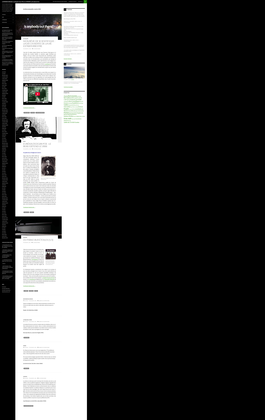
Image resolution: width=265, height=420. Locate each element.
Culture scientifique (28, 405)
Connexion (4, 286)
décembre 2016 (5, 178)
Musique (25, 237)
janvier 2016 (4, 196)
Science (75, 114)
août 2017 (4, 164)
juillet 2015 (4, 206)
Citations (69, 9)
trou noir (67, 118)
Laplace (70, 109)
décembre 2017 (5, 159)
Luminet (26, 290)
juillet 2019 (4, 135)
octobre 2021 (4, 113)
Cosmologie (78, 99)
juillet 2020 (4, 128)
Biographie (71, 97)
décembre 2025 (5, 75)
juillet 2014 (4, 226)
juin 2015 (4, 207)
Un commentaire (42, 378)
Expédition (75, 103)
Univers (66, 120)
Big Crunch (26, 337)
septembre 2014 (5, 222)
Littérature (26, 319)
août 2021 (4, 115)
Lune (82, 109)
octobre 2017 (4, 161)
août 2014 (4, 224)
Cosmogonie (71, 99)
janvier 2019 (4, 141)
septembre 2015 (5, 203)
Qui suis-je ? (80, 1)
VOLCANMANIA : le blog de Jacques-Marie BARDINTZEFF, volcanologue (7, 277)
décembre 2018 (5, 143)
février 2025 (4, 83)
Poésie (30, 319)
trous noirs (73, 118)
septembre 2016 (5, 183)
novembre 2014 (5, 219)
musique (31, 290)
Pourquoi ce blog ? (73, 1)
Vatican (32, 112)
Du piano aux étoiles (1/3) (38, 239)
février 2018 (4, 156)
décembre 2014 (5, 217)
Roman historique (68, 114)
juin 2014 (4, 227)
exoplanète (26, 112)
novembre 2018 (5, 144)
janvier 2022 (4, 108)
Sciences (25, 376)
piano (36, 290)
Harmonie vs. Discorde (69, 21)
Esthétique (70, 103)
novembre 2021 (5, 111)
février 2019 (4, 139)
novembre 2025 (5, 76)
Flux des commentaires (6, 290)
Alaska (66, 96)
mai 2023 (3, 96)
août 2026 (4, 71)
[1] (27, 184)
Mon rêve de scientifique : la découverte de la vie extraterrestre (39, 43)
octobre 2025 (4, 78)
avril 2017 (4, 171)
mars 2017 (4, 173)
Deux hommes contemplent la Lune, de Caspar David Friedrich (7, 42)
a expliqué (47, 64)
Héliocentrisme (76, 105)
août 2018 (4, 148)
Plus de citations (68, 58)
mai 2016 (3, 189)
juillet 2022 (4, 105)
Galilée (66, 105)
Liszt (75, 109)
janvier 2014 (4, 236)
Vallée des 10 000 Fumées (71, 122)
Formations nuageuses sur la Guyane (72, 82)
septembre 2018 (5, 146)
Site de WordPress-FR (6, 291)
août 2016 (4, 184)
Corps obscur (67, 53)
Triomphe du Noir (68, 40)
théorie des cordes (81, 116)
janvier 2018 (4, 158)
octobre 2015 (4, 201)
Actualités (25, 38)
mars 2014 (4, 232)
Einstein (66, 103)
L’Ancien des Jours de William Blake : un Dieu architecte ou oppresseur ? (7, 38)
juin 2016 (4, 188)
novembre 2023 (5, 90)
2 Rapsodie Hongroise (48, 279)
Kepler (66, 109)
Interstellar (67, 107)
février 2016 (4, 194)
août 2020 (4, 126)
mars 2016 (4, 193)
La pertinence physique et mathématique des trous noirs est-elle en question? (7, 34)
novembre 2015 (5, 199)
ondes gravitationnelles (78, 110)
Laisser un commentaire (44, 300)
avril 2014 (4, 231)
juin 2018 (4, 151)
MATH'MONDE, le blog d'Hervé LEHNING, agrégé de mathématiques (7, 267)
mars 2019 (4, 138)
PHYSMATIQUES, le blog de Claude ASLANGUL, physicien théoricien (7, 272)
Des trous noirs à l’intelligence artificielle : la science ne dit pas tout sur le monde (7, 63)
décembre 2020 (5, 120)
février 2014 (4, 234)
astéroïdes (79, 96)
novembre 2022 (5, 101)
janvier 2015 (4, 216)
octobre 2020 (4, 123)
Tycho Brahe (78, 118)
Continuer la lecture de (29, 107)
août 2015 (4, 204)
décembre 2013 (5, 237)
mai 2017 (3, 169)
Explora (4, 263)
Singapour (75, 116)
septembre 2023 (5, 93)
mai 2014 (3, 229)
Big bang (66, 97)
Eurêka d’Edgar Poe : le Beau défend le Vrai (37, 145)
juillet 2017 (4, 166)
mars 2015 (4, 212)
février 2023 (4, 98)
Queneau (71, 113)
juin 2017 (4, 168)
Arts (3, 17)
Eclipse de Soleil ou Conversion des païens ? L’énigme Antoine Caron (7, 52)
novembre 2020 (5, 121)
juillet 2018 (4, 149)
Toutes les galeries (69, 87)
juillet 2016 (4, 186)
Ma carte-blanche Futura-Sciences (60, 1)
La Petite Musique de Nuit (48, 277)
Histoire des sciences (28, 298)
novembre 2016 (5, 179)
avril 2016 (4, 191)
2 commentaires (36, 48)
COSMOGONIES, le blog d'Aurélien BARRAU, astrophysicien (6, 256)
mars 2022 (4, 106)
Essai (24, 141)
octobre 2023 (4, 91)
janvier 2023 (4, 100)
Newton (66, 111)
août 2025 (4, 81)
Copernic (66, 99)
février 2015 (4, 214)
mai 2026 (3, 73)
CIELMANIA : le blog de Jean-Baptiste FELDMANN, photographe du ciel (7, 251)
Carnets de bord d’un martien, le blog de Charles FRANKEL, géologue (7, 246)
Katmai (80, 107)
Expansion (26, 368)
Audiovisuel (4, 22)
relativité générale (78, 113)
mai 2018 (3, 153)
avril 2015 (4, 211)
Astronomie (72, 96)
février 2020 (4, 131)
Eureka (32, 212)
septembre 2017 (5, 163)
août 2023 (4, 95)
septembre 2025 (5, 80)
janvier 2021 (4, 118)
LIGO (73, 109)
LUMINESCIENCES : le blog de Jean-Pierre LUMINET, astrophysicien (20, 1)
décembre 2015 (5, 198)
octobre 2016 (4, 181)
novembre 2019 (5, 133)
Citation (26, 300)
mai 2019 (3, 136)
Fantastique (80, 103)
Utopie (69, 120)
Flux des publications (6, 288)
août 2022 (4, 103)
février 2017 (4, 174)
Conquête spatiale (78, 97)
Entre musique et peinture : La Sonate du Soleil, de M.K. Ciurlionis (7, 56)
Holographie (70, 105)
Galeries (69, 64)
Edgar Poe (26, 212)
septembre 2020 (5, 125)
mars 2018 (4, 154)
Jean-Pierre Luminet (74, 106)
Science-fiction (68, 116)
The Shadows (35, 259)
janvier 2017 (4, 176)
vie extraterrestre (40, 112)
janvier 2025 (4, 85)
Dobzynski (81, 101)
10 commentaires (75, 83)
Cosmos (65, 101)
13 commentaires (37, 148)
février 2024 (4, 88)
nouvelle (70, 111)
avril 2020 (4, 130)
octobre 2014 (4, 221)
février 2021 (4, 116)
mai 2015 (3, 209)
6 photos (72, 79)
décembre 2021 (5, 110)
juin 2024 (4, 86)
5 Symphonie (31, 279)
